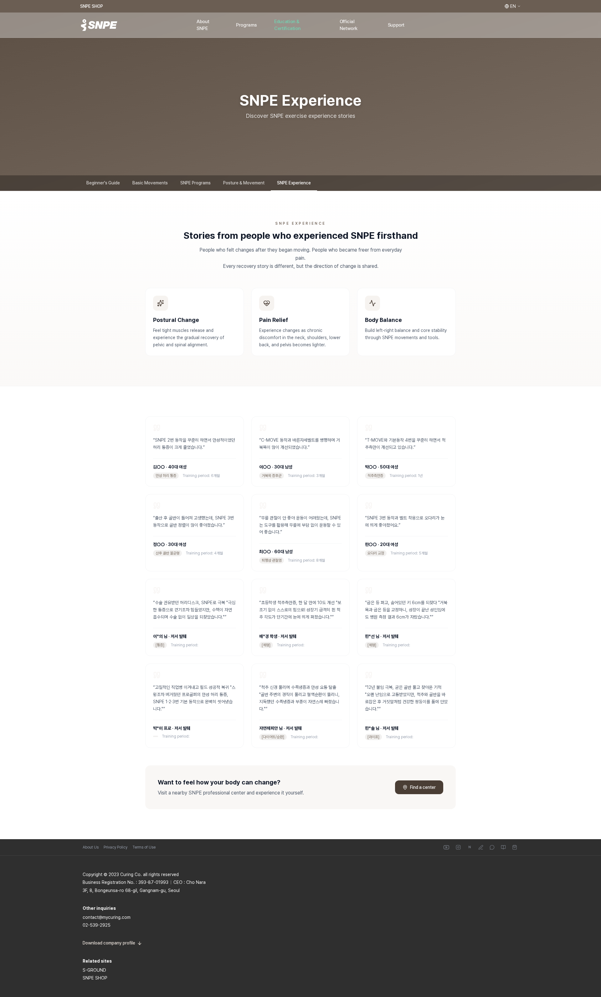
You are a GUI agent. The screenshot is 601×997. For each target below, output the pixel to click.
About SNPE (203, 25)
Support (396, 25)
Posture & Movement (244, 182)
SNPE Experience (294, 182)
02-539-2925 (96, 925)
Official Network (348, 25)
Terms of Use (144, 847)
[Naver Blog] (481, 847)
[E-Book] (503, 847)
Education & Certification (287, 25)
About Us (91, 847)
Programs (246, 25)
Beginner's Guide (103, 182)
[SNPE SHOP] (514, 847)
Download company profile (109, 942)
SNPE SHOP (91, 6)
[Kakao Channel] (492, 847)
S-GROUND (94, 970)
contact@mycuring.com (107, 917)
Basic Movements (150, 182)
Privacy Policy (115, 847)
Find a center (423, 787)
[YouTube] (446, 847)
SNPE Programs (195, 182)
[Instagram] (458, 847)
